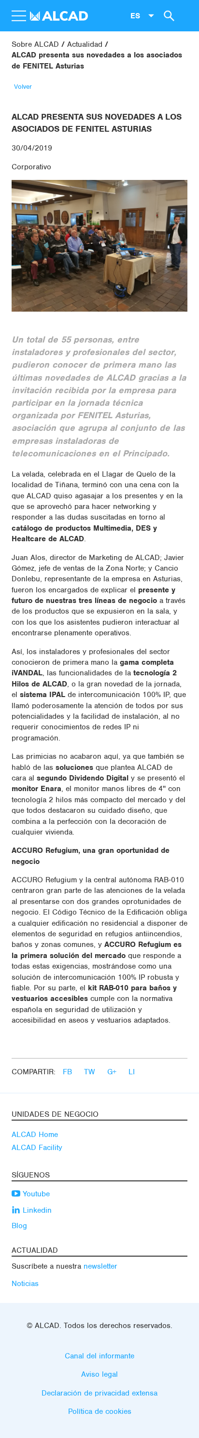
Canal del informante (99, 1356)
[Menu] (18, 16)
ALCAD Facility (37, 1147)
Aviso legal (99, 1374)
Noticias (25, 1283)
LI (131, 1072)
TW (91, 1072)
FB (68, 1072)
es (135, 15)
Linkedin (36, 1210)
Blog (19, 1226)
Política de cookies (99, 1411)
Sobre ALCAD (35, 44)
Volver (23, 86)
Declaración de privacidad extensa (99, 1393)
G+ (113, 1072)
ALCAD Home (35, 1134)
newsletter (100, 1266)
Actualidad (84, 44)
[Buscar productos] (167, 15)
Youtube (35, 1194)
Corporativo (31, 167)
